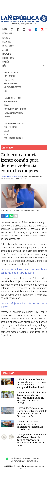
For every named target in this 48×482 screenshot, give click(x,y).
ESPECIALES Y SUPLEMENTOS (15, 109)
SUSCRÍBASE (37, 458)
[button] (46, 29)
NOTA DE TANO (8, 57)
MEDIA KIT (27, 458)
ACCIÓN (5, 49)
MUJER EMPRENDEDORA (12, 87)
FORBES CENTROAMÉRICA (13, 112)
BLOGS (6, 130)
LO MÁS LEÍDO (8, 45)
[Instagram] (30, 29)
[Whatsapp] (11, 216)
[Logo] (24, 21)
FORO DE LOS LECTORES (12, 97)
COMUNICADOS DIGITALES (13, 138)
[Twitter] (24, 29)
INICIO (4, 29)
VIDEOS (6, 134)
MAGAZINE (6, 53)
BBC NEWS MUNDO (11, 83)
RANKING (7, 105)
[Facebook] (18, 29)
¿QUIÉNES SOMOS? (17, 461)
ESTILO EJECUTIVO (11, 72)
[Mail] (16, 216)
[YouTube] (42, 29)
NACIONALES (7, 41)
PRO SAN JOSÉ (9, 79)
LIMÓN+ (7, 116)
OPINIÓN (5, 61)
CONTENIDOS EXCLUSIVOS (14, 123)
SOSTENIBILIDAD (10, 101)
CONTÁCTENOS (15, 458)
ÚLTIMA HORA (8, 33)
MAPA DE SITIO (32, 461)
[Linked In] (36, 29)
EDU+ (6, 91)
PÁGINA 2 (6, 37)
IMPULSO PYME (9, 76)
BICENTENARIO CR (10, 127)
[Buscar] (12, 29)
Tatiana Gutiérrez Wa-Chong (11, 176)
